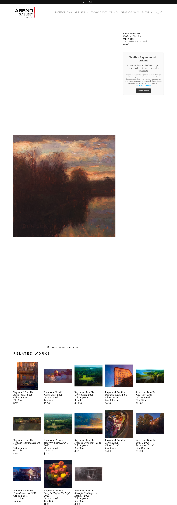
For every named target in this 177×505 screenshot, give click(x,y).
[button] (81, 12)
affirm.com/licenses (143, 85)
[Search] (158, 13)
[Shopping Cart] (161, 12)
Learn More (143, 91)
